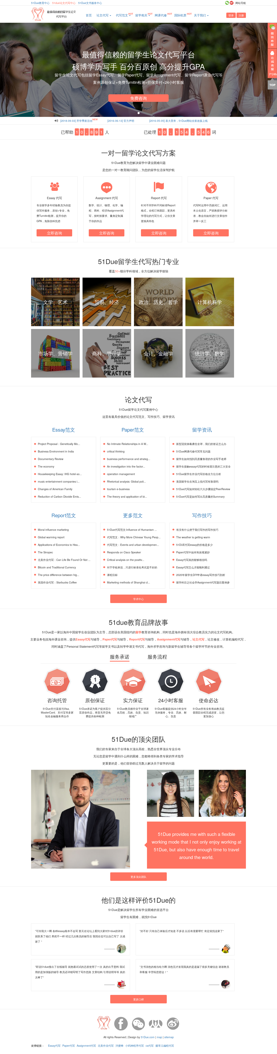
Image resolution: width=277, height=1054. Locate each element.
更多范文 (133, 515)
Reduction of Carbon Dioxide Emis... (59, 496)
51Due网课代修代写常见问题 (193, 451)
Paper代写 (68, 1045)
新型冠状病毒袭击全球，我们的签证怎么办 (201, 444)
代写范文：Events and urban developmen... (133, 545)
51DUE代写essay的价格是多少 (194, 545)
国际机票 (180, 15)
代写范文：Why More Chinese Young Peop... (134, 537)
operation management (121, 474)
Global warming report (51, 537)
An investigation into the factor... (126, 466)
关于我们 (200, 15)
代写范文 (122, 15)
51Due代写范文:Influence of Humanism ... (132, 530)
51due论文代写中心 (64, 3)
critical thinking (116, 451)
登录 (231, 15)
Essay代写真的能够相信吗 (191, 560)
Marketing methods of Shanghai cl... (128, 582)
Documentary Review (50, 459)
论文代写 (102, 15)
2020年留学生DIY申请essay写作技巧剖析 (200, 575)
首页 (89, 15)
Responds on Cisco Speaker (124, 552)
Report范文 (63, 515)
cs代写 (150, 1045)
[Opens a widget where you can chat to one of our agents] (251, 1032)
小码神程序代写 (134, 1045)
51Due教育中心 (40, 3)
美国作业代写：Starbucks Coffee (57, 582)
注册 (241, 15)
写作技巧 (202, 515)
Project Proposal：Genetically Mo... (59, 444)
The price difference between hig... (58, 575)
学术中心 (138, 599)
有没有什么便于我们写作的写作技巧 (197, 530)
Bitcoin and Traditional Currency (57, 567)
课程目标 (112, 575)
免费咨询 (138, 98)
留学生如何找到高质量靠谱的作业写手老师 (201, 459)
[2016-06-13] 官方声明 (120, 121)
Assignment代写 (86, 1045)
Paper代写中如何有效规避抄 (193, 552)
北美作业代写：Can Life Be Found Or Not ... (64, 560)
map (159, 1037)
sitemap (169, 1037)
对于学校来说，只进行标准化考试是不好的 (132, 567)
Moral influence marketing (53, 530)
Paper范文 (133, 429)
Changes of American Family (55, 489)
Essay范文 (63, 429)
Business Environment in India (56, 451)
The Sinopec (45, 552)
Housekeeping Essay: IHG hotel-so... (60, 474)
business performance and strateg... (128, 459)
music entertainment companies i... (59, 481)
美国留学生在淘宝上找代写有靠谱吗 (197, 481)
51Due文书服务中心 (90, 3)
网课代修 (161, 15)
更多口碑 (138, 999)
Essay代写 (54, 1045)
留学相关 (141, 15)
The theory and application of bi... (127, 496)
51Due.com (148, 1037)
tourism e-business (118, 489)
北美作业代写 (106, 1045)
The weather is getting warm (193, 537)
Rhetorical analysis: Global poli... (126, 481)
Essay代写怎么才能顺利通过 (193, 567)
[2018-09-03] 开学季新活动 (76, 121)
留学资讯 (202, 429)
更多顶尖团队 (138, 877)
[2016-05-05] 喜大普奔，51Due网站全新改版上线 (178, 121)
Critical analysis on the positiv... (125, 560)
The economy (46, 466)
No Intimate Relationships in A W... (127, 444)
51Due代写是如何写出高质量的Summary (200, 496)
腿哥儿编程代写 (164, 1045)
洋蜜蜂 (119, 1045)
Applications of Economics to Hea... (59, 545)
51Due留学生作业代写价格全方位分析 (198, 474)
